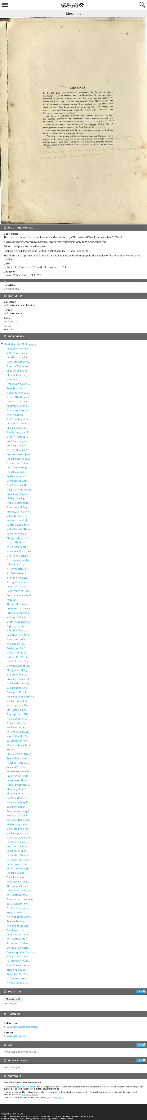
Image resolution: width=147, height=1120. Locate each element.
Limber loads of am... (18, 661)
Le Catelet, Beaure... (18, 855)
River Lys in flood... (17, 388)
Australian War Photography (21, 344)
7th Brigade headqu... (19, 868)
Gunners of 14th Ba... (18, 401)
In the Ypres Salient (18, 353)
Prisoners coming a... (18, 613)
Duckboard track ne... (19, 357)
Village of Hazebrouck (19, 489)
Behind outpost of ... (18, 798)
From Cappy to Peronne (20, 696)
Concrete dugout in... (18, 362)
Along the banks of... (18, 538)
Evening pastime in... (18, 961)
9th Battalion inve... (17, 709)
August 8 (12, 599)
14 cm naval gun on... (18, 621)
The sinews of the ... (18, 881)
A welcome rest (16, 930)
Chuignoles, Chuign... (18, 670)
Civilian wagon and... (18, 494)
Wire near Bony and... (18, 820)
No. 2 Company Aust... (19, 441)
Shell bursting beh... (18, 370)
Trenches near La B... (18, 392)
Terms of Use (17, 1114)
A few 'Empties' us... (18, 983)
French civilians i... (17, 872)
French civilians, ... (17, 472)
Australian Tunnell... (17, 423)
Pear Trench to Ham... (19, 591)
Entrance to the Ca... (18, 410)
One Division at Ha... (18, 485)
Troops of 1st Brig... (18, 507)
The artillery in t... (16, 643)
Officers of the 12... (17, 652)
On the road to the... (18, 463)
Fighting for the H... (17, 626)
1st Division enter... (17, 939)
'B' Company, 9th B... (18, 705)
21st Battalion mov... (18, 740)
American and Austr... (18, 934)
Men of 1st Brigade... (18, 502)
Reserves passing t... (19, 811)
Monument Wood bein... (20, 551)
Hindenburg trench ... (18, 824)
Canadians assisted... (19, 635)
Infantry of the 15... (17, 577)
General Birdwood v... (19, 397)
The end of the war (17, 925)
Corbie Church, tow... (18, 524)
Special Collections (25, 1086)
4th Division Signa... (17, 886)
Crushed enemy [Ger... (19, 454)
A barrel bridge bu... (18, 542)
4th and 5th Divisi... (17, 604)
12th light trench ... (17, 806)
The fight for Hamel (18, 582)
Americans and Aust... (19, 586)
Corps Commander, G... (20, 595)
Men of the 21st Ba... (18, 736)
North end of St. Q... (18, 846)
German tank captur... (19, 560)
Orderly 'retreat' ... (17, 436)
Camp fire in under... (18, 850)
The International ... (17, 547)
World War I (10, 321)
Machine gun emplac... (19, 833)
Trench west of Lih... (18, 639)
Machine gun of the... (18, 701)
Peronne (11, 749)
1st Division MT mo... (18, 903)
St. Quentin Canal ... (17, 842)
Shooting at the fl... (17, 789)
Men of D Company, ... (19, 784)
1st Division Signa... (17, 894)
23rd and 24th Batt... (18, 727)
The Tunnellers (15, 414)
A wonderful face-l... (18, 762)
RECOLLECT (4, 1119)
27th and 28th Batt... (18, 723)
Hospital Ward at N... (18, 912)
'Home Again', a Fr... (17, 969)
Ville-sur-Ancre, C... (17, 564)
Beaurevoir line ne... (18, 864)
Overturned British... (18, 555)
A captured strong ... (18, 978)
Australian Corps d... (18, 406)
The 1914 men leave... (19, 965)
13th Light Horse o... (18, 687)
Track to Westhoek (17, 366)
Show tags (11, 999)
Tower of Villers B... (17, 533)
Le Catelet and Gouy (18, 859)
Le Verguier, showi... (18, 780)
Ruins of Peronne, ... (18, 767)
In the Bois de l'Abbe (18, 529)
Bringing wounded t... (19, 679)
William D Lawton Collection (22, 1026)
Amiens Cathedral (17, 520)
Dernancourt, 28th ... (18, 480)
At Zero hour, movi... (18, 732)
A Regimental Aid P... (18, 569)
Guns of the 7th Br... (18, 657)
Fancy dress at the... (18, 956)
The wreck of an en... (18, 450)
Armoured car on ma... (19, 608)
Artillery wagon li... (17, 476)
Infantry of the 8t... (17, 617)
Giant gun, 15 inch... (17, 692)
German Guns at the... (19, 665)
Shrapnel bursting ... (18, 375)
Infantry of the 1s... (17, 630)
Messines (12, 379)
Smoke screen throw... (19, 754)
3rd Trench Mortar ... (18, 573)
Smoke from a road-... (19, 771)
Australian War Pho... (18, 348)
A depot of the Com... (19, 917)
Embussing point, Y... (18, 384)
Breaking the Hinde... (18, 776)
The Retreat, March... (18, 432)
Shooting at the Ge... (18, 793)
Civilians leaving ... (17, 498)
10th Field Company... (19, 683)
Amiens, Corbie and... (19, 511)
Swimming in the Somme (21, 952)
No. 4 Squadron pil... (18, 445)
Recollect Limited (39, 1119)
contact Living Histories (55, 1116)
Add (140, 991)
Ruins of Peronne (16, 758)
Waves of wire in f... (18, 815)
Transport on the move (20, 899)
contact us (59, 1097)
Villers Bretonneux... (18, 516)
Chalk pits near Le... (18, 428)
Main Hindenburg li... (18, 802)
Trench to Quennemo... (19, 837)
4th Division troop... (18, 467)
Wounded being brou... (19, 745)
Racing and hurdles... (18, 943)
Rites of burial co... (17, 921)
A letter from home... (18, 908)
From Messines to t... (18, 458)
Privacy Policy (5, 1114)
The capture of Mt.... (18, 714)
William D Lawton (16, 1036)
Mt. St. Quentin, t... (17, 718)
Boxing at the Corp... (18, 947)
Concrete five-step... (18, 828)
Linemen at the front (18, 890)
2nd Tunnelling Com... (18, 419)
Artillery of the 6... (17, 648)
